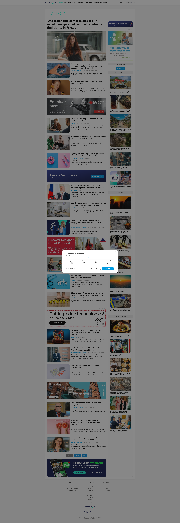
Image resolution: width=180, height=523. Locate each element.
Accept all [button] (108, 268)
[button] (70, 269)
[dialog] (90, 261)
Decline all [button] (94, 268)
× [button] (115, 251)
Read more (90, 257)
